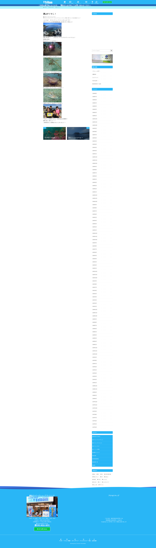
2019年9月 (95, 357)
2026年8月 (95, 93)
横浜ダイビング (77, 17)
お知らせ (106, 476)
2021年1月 (95, 306)
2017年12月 (95, 401)
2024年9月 (95, 166)
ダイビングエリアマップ (98, 439)
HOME (64, 3)
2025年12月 (95, 118)
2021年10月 (95, 277)
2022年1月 (95, 268)
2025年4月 (95, 144)
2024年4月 (95, 182)
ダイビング (46, 17)
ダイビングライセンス (58, 17)
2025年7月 (95, 134)
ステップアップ (78, 3)
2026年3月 (95, 109)
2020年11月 (95, 312)
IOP (102, 474)
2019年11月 (95, 350)
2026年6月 (95, 99)
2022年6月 (95, 252)
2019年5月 (95, 369)
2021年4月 (95, 296)
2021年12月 (95, 271)
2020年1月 (95, 344)
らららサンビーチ (106, 482)
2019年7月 (95, 363)
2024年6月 (95, 176)
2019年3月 (95, 376)
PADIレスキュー (96, 476)
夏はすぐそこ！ (58, 7)
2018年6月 (95, 392)
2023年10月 (95, 201)
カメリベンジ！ (95, 77)
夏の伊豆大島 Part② (97, 83)
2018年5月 (95, 395)
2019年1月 (95, 382)
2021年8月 (95, 284)
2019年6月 (95, 366)
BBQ (94, 474)
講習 (94, 465)
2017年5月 (95, 423)
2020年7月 (95, 325)
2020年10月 (95, 315)
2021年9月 (95, 280)
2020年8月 (95, 322)
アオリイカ (101, 484)
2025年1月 (95, 153)
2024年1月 (95, 191)
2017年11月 (95, 404)
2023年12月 (95, 195)
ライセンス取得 (70, 3)
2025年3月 (95, 147)
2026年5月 (95, 102)
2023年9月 (95, 204)
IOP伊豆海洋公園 (108, 474)
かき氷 (99, 479)
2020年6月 (95, 328)
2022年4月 (95, 258)
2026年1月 (95, 115)
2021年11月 (95, 274)
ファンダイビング (86, 3)
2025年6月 (95, 137)
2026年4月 (95, 106)
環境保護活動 (96, 458)
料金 (92, 3)
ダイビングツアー (51, 17)
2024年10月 (95, 163)
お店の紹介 (96, 3)
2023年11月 (95, 198)
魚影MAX (94, 74)
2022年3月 (95, 261)
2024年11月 (95, 160)
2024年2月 (95, 188)
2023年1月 (95, 230)
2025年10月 (95, 125)
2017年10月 (95, 408)
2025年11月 (95, 121)
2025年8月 (95, 131)
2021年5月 (95, 293)
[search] (111, 50)
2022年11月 (95, 236)
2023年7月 (95, 210)
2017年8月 (95, 414)
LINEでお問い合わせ (42, 529)
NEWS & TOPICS (51, 7)
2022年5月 (95, 255)
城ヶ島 (74, 17)
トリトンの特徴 (96, 449)
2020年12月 (95, 309)
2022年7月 (95, 249)
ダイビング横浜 (64, 17)
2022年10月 (95, 239)
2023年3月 (95, 223)
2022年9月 (95, 242)
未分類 (94, 455)
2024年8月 (95, 169)
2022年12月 (95, 233)
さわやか (94, 482)
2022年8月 (95, 245)
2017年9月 (95, 411)
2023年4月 (95, 220)
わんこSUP (95, 484)
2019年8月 (95, 360)
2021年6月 (95, 290)
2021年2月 (95, 303)
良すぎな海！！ (95, 80)
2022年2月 (95, 265)
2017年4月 (95, 427)
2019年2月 (95, 379)
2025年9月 (95, 128)
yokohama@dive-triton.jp (42, 523)
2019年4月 (95, 373)
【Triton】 (78, 543)
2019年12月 (95, 347)
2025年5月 (95, 141)
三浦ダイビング (69, 17)
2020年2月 (95, 341)
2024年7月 (95, 172)
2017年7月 (95, 417)
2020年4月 (95, 334)
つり (99, 482)
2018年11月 (95, 388)
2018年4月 (95, 398)
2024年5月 (95, 179)
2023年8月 (95, 207)
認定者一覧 (95, 461)
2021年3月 (95, 299)
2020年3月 (95, 338)
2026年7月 (95, 96)
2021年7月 (95, 287)
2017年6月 (95, 420)
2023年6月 (95, 214)
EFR (98, 474)
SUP (102, 476)
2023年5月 (95, 217)
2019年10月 (95, 354)
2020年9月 (95, 319)
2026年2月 (95, 112)
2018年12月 (95, 385)
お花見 (94, 479)
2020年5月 (95, 331)
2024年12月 (95, 156)
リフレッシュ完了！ (96, 71)
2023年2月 (95, 226)
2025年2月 (95, 150)
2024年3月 (95, 185)
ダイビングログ (52, 16)
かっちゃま (105, 479)
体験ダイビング (96, 452)
